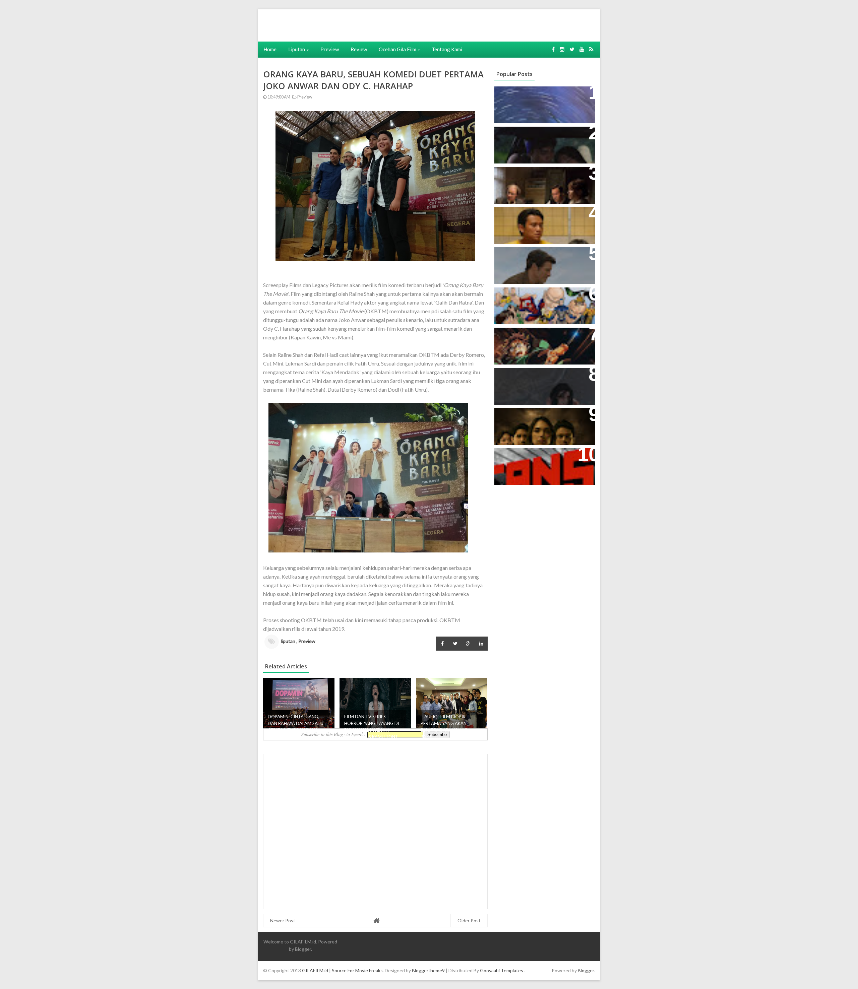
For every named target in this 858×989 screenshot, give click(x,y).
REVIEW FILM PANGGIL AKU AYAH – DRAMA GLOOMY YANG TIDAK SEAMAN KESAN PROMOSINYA (543, 222)
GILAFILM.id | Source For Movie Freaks (342, 970)
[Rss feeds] (591, 49)
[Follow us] (562, 49)
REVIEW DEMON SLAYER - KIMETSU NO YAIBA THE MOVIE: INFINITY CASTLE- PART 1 (540, 343)
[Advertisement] (361, 24)
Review (359, 49)
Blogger (303, 949)
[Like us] (553, 49)
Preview (329, 49)
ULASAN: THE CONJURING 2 (535, 175)
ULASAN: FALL (517, 376)
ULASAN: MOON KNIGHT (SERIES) (542, 94)
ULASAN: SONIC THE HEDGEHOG (542, 255)
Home (270, 49)
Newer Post (282, 920)
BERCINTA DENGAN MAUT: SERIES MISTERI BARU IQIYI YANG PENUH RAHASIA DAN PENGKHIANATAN (543, 423)
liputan (288, 641)
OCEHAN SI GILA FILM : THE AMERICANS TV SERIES (534, 460)
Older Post (469, 920)
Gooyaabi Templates (501, 970)
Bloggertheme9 (428, 970)
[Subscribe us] (581, 49)
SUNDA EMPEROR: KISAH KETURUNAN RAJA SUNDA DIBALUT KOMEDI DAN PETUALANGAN (533, 146)
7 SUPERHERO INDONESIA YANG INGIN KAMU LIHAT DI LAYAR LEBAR (541, 303)
